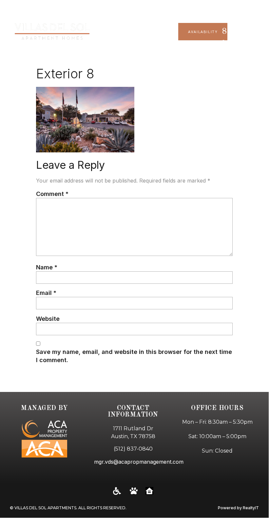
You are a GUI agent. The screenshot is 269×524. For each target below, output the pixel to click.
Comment (52, 193)
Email (46, 292)
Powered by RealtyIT (238, 507)
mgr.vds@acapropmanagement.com (138, 461)
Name (46, 267)
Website (48, 318)
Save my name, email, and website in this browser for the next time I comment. (134, 355)
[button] (260, 31)
